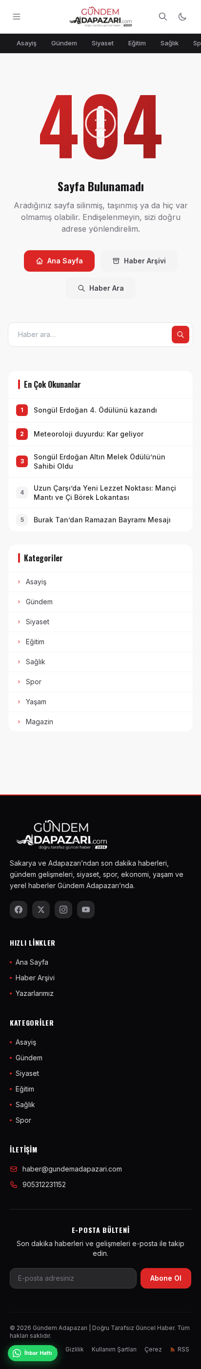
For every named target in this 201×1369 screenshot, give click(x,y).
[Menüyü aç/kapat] (16, 16)
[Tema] (182, 16)
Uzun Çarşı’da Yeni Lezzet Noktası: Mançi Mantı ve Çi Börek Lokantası (105, 492)
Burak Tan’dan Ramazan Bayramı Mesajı (102, 520)
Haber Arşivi (145, 261)
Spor (33, 681)
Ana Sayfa (65, 261)
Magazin (39, 721)
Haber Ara (106, 288)
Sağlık (170, 43)
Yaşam (36, 701)
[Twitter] (41, 909)
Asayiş (27, 43)
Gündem (64, 43)
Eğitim (137, 43)
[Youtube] (86, 909)
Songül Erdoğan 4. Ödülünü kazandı (95, 410)
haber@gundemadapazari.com (72, 1169)
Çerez (153, 1349)
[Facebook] (18, 909)
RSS (183, 1349)
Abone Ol (165, 1278)
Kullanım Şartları (114, 1349)
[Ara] (163, 16)
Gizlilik (74, 1349)
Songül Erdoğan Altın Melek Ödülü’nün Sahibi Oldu (99, 461)
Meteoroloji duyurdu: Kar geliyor (88, 434)
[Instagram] (63, 909)
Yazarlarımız (35, 993)
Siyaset (103, 43)
